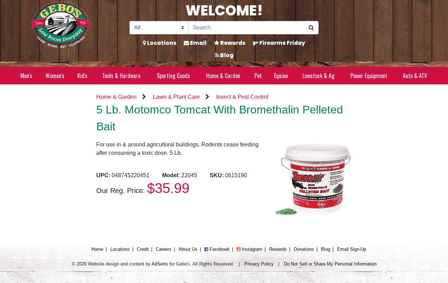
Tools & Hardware (121, 75)
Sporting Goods (173, 75)
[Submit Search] (311, 27)
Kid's (82, 75)
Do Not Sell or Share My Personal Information (330, 264)
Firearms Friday (281, 43)
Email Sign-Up (351, 249)
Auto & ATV (415, 75)
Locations (161, 43)
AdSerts (160, 264)
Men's (26, 75)
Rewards (232, 43)
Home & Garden (223, 75)
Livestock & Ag (318, 75)
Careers (164, 249)
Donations (304, 249)
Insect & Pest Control (242, 97)
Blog (226, 55)
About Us (187, 249)
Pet (258, 75)
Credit (143, 249)
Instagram (251, 249)
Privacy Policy (259, 264)
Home (97, 249)
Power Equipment (368, 75)
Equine (281, 75)
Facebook (219, 249)
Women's (55, 75)
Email (197, 43)
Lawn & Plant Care (176, 97)
